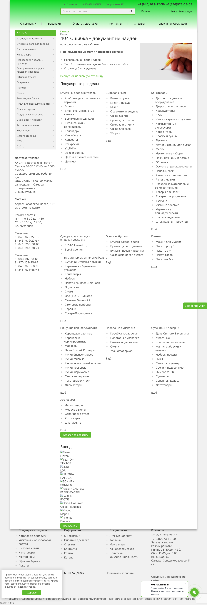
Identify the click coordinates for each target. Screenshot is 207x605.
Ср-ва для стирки (122, 124)
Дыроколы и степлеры (171, 106)
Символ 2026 (165, 372)
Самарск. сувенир (168, 363)
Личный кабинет (121, 535)
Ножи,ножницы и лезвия (172, 157)
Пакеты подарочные (124, 342)
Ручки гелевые (74, 359)
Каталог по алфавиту (75, 434)
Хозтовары (23, 130)
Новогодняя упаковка (124, 337)
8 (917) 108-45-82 (26, 262)
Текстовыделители (77, 380)
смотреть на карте (27, 207)
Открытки (23, 82)
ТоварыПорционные (78, 313)
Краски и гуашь (166, 136)
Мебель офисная (76, 409)
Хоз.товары (72, 418)
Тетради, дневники (28, 125)
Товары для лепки (168, 192)
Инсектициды (74, 405)
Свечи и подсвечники (170, 367)
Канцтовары (24, 54)
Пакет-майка (164, 259)
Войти (174, 11)
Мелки (160, 149)
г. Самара (70, 4)
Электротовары (26, 135)
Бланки (70, 106)
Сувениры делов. (167, 380)
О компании (28, 23)
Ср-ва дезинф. (119, 115)
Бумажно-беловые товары (33, 43)
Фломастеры (73, 385)
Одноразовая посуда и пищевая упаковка (30, 70)
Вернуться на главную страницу (81, 76)
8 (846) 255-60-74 (27, 247)
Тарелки (70, 309)
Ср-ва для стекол (122, 120)
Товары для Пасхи (28, 98)
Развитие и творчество (171, 175)
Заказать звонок (92, 4)
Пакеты (21, 87)
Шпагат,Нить (73, 422)
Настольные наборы (169, 153)
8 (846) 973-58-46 (27, 269)
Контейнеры (73, 274)
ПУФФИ (161, 359)
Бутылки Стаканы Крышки (83, 261)
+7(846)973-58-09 (179, 4)
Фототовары (164, 385)
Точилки (161, 200)
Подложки (72, 287)
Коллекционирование (170, 342)
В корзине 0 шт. (195, 305)
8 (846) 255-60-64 (27, 244)
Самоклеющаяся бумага (126, 254)
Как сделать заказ (122, 548)
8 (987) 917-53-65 (26, 259)
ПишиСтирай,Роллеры (80, 350)
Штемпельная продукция (172, 221)
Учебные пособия (167, 205)
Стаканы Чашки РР (77, 300)
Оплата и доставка (85, 23)
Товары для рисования (171, 196)
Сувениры (162, 376)
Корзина (145, 11)
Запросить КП (115, 4)
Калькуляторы (165, 110)
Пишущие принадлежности (33, 103)
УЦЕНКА (70, 148)
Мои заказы (117, 544)
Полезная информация (172, 23)
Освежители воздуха (124, 111)
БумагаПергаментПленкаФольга (85, 257)
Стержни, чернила (77, 376)
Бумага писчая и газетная (127, 250)
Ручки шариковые (77, 372)
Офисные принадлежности (174, 166)
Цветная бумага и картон (81, 157)
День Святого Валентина (172, 333)
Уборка (115, 133)
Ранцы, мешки (165, 179)
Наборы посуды (166, 354)
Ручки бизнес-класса (79, 354)
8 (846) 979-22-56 (27, 237)
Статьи (68, 553)
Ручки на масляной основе (83, 363)
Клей (159, 115)
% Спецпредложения (29, 38)
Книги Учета (73, 135)
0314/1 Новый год (76, 245)
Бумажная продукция (79, 118)
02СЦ (20, 141)
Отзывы (139, 23)
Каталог (23, 32)
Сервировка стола (77, 413)
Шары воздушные (168, 217)
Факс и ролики (75, 152)
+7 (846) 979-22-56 (151, 4)
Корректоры (164, 131)
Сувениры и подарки (29, 119)
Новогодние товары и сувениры (30, 61)
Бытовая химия (26, 49)
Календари (72, 131)
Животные (163, 337)
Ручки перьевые (75, 367)
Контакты (115, 23)
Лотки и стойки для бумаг (173, 144)
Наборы (70, 278)
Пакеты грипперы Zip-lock (82, 282)
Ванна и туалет (120, 98)
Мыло (114, 107)
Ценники (70, 161)
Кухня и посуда (120, 102)
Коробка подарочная (124, 333)
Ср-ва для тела (120, 128)
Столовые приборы (78, 304)
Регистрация (185, 11)
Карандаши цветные (78, 333)
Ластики (161, 140)
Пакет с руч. (164, 250)
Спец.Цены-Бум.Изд (78, 295)
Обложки (162, 162)
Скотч (69, 291)
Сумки (114, 346)
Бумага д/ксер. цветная (126, 246)
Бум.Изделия (74, 249)
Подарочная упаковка (30, 114)
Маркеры (71, 345)
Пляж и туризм (26, 109)
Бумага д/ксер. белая (124, 241)
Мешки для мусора (169, 241)
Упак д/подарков (121, 351)
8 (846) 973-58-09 (27, 266)
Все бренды (70, 525)
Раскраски (72, 144)
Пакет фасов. (164, 254)
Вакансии (54, 23)
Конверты (71, 139)
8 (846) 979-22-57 (27, 240)
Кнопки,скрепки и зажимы (173, 119)
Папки (20, 93)
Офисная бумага (26, 77)
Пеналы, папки (165, 170)
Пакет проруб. (165, 246)
